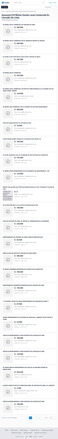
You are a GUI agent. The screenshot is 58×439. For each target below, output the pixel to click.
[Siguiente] (54, 417)
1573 (51, 417)
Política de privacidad (47, 430)
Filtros (5, 7)
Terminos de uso (34, 430)
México (41, 436)
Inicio (3, 11)
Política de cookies (16, 433)
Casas (50, 2)
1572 (46, 417)
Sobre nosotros (24, 430)
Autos (54, 2)
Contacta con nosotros (40, 433)
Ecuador (35, 436)
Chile (27, 436)
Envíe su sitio (14, 430)
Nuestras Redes (28, 433)
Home (6, 430)
